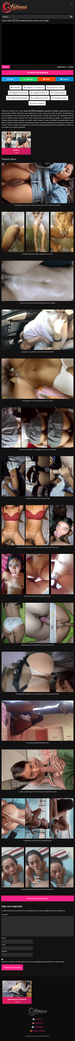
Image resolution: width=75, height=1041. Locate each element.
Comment (5, 914)
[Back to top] (71, 1036)
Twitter (12, 79)
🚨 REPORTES (37, 1023)
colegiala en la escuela (19, 93)
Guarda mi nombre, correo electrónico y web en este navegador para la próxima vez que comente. (33, 962)
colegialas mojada (60, 98)
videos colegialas (38, 103)
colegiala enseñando (40, 93)
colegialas (16, 87)
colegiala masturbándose (18, 98)
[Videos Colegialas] (15, 7)
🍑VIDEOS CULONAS (37, 1031)
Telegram (66, 79)
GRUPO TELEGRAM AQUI (39, 73)
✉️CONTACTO (38, 1019)
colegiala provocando (40, 98)
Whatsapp (29, 79)
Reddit (48, 79)
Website (4, 951)
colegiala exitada (59, 93)
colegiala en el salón (56, 87)
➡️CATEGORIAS (37, 1027)
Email (4, 945)
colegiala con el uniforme (34, 87)
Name (4, 938)
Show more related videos (37, 898)
